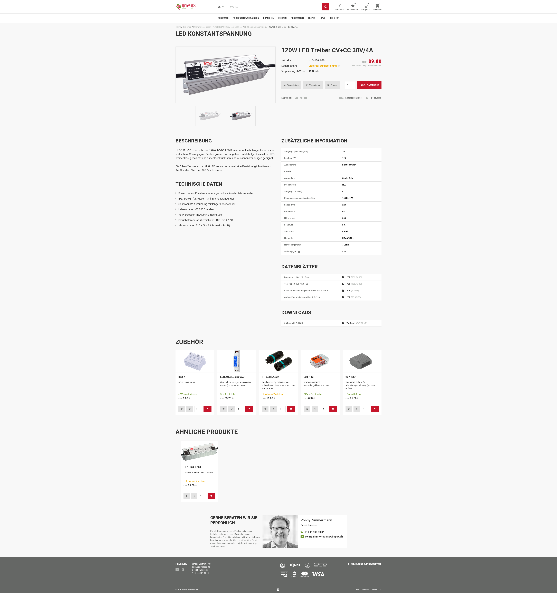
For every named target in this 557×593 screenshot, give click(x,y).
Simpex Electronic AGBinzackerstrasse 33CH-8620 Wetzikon (201, 567)
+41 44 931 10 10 (201, 573)
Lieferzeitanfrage (353, 98)
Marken (282, 18)
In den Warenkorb (369, 85)
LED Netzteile (236, 27)
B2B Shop (334, 18)
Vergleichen (314, 85)
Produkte (223, 18)
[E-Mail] (296, 98)
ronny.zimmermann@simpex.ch (324, 536)
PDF (354, 277)
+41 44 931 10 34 (314, 531)
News (322, 18)
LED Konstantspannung (255, 27)
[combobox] (275, 6)
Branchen (268, 18)
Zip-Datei (356, 323)
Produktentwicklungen (246, 18)
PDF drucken (375, 98)
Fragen (334, 85)
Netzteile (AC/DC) (221, 27)
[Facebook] (305, 98)
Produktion (297, 18)
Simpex (311, 18)
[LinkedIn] (301, 98)
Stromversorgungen (202, 27)
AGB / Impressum (362, 590)
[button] (291, 85)
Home (178, 27)
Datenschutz (376, 590)
